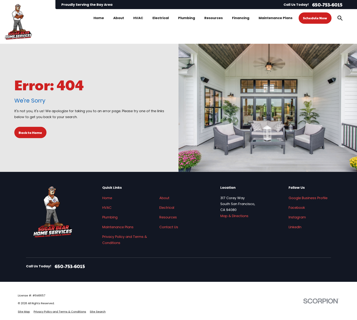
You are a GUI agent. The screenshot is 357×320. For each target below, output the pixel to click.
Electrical (166, 207)
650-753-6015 (327, 4)
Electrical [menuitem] (160, 18)
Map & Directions (234, 216)
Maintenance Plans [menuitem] (275, 18)
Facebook (297, 207)
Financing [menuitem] (240, 18)
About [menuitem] (118, 18)
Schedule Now (315, 18)
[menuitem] (24, 311)
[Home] (18, 21)
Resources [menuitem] (213, 18)
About (164, 198)
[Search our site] (339, 18)
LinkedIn (295, 227)
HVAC (107, 207)
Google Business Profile (308, 198)
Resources (168, 217)
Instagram (297, 217)
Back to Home (30, 132)
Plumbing (110, 217)
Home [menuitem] (99, 18)
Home (107, 198)
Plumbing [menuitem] (186, 18)
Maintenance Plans (118, 227)
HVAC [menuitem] (138, 18)
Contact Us (168, 227)
